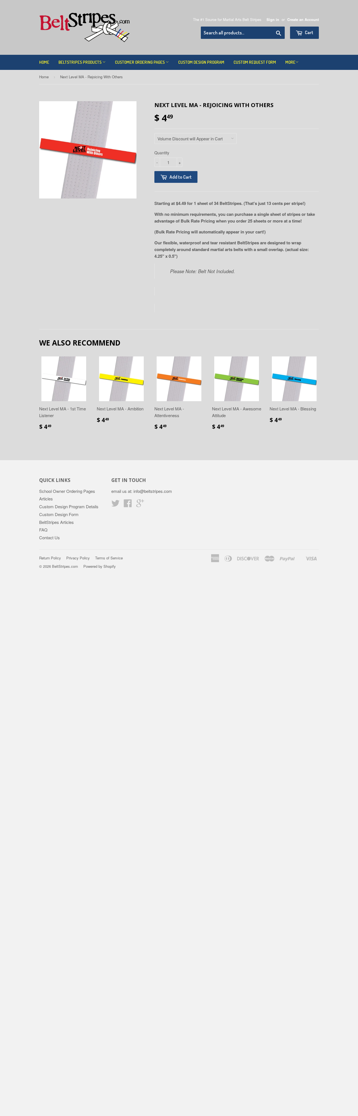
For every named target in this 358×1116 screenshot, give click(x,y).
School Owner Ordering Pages (67, 491)
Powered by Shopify (99, 566)
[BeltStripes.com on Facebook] (128, 505)
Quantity (161, 152)
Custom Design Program (201, 62)
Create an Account (303, 19)
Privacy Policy (78, 558)
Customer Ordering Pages (140, 62)
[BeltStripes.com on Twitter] (115, 505)
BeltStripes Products (80, 62)
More (290, 62)
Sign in (273, 19)
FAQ (43, 530)
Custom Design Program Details (68, 506)
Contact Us (49, 537)
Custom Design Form (59, 514)
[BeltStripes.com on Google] (140, 505)
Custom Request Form (255, 62)
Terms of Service (109, 558)
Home (44, 62)
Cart (308, 32)
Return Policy (50, 558)
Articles (46, 499)
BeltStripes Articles (56, 522)
